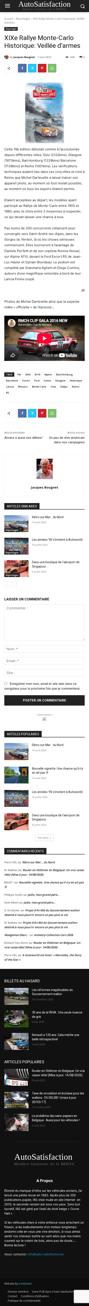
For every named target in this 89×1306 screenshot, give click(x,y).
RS (7, 392)
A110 (37, 374)
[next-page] (14, 584)
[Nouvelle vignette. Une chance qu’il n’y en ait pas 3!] (16, 775)
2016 (27, 374)
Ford (37, 380)
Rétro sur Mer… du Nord (48, 517)
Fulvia (47, 380)
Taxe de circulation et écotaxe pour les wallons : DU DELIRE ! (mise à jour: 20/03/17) (58, 1097)
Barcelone (12, 380)
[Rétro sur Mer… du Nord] (16, 523)
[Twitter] (32, 68)
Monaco (23, 386)
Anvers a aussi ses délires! (23, 438)
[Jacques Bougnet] (7, 57)
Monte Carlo (39, 386)
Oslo (53, 386)
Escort (26, 380)
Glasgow (60, 380)
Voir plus (43, 838)
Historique (76, 380)
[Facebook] (22, 68)
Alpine (48, 374)
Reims (75, 386)
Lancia (10, 386)
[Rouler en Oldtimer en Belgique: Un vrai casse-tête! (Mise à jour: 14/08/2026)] (16, 1077)
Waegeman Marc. (16, 935)
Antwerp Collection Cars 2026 (53, 935)
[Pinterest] (42, 68)
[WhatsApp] (52, 68)
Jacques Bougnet (24, 57)
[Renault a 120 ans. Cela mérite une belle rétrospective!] (16, 1041)
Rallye (64, 386)
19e (19, 374)
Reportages (23, 19)
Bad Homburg (64, 374)
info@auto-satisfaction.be (46, 1254)
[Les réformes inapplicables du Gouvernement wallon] (16, 996)
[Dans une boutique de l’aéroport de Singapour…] (16, 568)
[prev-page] (7, 584)
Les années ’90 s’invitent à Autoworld (57, 539)
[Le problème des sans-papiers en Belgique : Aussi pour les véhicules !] (16, 1122)
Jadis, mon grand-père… (44, 895)
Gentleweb (25, 1283)
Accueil (8, 19)
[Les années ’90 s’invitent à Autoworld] (16, 546)
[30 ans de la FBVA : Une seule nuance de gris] (16, 1018)
